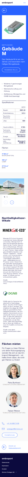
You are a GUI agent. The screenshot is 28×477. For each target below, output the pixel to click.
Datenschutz (5, 462)
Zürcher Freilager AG (8, 472)
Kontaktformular (10, 435)
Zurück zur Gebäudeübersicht (15, 447)
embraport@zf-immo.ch (15, 429)
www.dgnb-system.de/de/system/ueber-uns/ (12, 331)
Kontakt (4, 469)
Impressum (5, 465)
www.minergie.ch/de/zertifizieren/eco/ (13, 282)
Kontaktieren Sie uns (11, 70)
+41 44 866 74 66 (13, 423)
